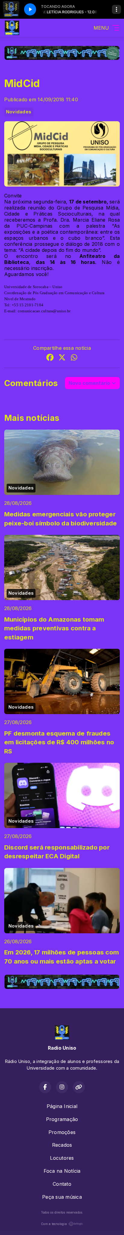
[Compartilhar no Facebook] (50, 358)
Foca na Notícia (62, 1171)
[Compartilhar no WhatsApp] (74, 358)
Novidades (18, 112)
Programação (62, 1119)
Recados (62, 1145)
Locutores (62, 1158)
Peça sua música (62, 1197)
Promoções (62, 1132)
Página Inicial (62, 1106)
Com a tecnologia (54, 1224)
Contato (62, 1184)
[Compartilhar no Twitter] (62, 358)
